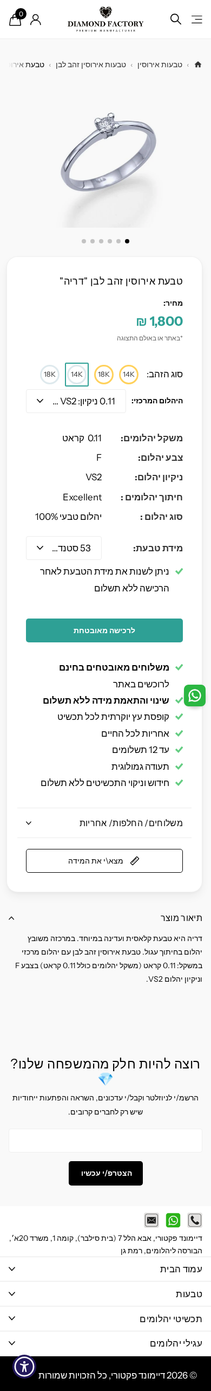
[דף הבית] (198, 64)
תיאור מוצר (181, 917)
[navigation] (127, 241)
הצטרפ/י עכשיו (106, 1173)
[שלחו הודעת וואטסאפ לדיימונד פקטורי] (173, 1220)
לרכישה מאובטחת (104, 630)
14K (129, 374)
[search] (175, 19)
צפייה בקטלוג (196, 19)
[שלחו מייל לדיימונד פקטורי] (151, 1220)
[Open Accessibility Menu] (24, 1367)
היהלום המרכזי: (157, 400)
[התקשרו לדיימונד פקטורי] (194, 1220)
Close (105, 1269)
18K (104, 374)
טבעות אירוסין (159, 64)
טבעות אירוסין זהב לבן (91, 64)
